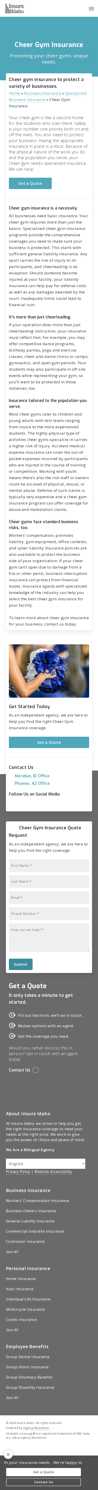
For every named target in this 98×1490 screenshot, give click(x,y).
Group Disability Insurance (30, 1387)
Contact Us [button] (19, 1070)
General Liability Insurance (30, 1221)
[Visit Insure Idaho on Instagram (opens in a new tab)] (32, 805)
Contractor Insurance (25, 1241)
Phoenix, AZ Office (32, 783)
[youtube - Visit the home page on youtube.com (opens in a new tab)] (16, 1448)
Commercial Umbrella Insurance (35, 1231)
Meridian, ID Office (32, 776)
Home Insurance (21, 1278)
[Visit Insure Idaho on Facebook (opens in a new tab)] (13, 805)
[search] (82, 8)
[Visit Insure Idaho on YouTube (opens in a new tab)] (22, 805)
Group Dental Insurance (28, 1356)
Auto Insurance (20, 1288)
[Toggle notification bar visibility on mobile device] (8, 1454)
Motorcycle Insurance (25, 1309)
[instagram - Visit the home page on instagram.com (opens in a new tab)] (24, 1448)
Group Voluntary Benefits (29, 1377)
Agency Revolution (36, 1428)
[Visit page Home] (14, 8)
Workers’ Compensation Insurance (37, 1200)
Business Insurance (42, 93)
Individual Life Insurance (28, 1299)
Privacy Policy (18, 1171)
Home (14, 93)
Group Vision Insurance (27, 1366)
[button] (91, 8)
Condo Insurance (21, 1319)
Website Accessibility (53, 1171)
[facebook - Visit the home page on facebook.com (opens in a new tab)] (8, 1448)
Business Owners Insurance (31, 1210)
